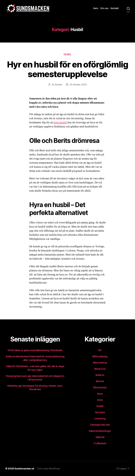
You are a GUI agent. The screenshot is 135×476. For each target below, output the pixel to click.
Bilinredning (100, 362)
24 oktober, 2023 (78, 84)
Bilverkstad (99, 387)
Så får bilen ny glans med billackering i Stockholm (35, 350)
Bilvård (100, 381)
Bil (99, 350)
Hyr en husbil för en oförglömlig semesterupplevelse (67, 69)
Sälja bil (100, 437)
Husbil (67, 54)
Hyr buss (100, 412)
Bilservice (100, 368)
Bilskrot (100, 375)
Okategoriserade (100, 424)
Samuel (58, 84)
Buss (100, 393)
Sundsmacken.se (24, 468)
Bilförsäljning (99, 356)
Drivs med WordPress (48, 468)
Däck (100, 399)
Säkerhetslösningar (100, 431)
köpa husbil (60, 122)
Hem (95, 8)
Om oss (104, 8)
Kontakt (115, 8)
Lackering (100, 418)
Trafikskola (99, 443)
